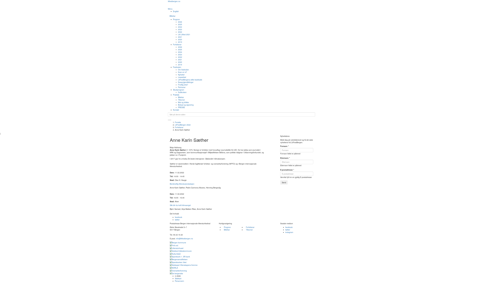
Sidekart (178, 278)
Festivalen (177, 67)
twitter (177, 219)
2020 (180, 39)
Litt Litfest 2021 (184, 34)
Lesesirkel (182, 77)
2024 (180, 27)
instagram (289, 232)
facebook (178, 217)
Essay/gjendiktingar (185, 82)
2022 (180, 32)
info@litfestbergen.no (184, 238)
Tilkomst (181, 100)
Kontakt (176, 110)
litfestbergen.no (174, 1)
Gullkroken (182, 92)
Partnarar (182, 87)
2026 (180, 22)
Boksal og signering (186, 105)
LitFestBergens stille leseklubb (190, 79)
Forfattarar (177, 44)
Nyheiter (181, 74)
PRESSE (181, 107)
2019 (180, 42)
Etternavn (285, 158)
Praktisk (176, 94)
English (176, 11)
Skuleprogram (178, 89)
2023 (180, 29)
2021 (180, 37)
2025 (180, 24)
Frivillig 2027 (183, 84)
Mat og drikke (183, 102)
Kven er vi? (182, 72)
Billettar (172, 16)
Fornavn (284, 146)
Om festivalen (183, 69)
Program (176, 19)
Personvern (179, 281)
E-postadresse (287, 170)
